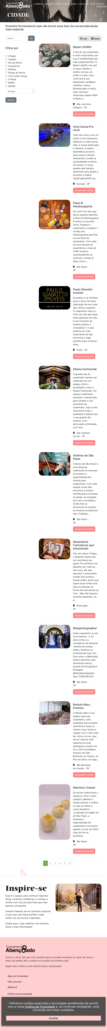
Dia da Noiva (15, 62)
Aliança (12, 69)
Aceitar (53, 1018)
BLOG (92, 4)
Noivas (66, 4)
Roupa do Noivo (16, 72)
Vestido (12, 59)
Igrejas (11, 86)
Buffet (11, 82)
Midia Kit (12, 987)
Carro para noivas (17, 76)
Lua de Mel (83, 4)
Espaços (49, 4)
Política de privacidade (20, 993)
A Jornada (38, 4)
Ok (31, 38)
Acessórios (14, 66)
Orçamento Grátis (84, 114)
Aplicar (11, 100)
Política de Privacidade (40, 1006)
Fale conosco (15, 981)
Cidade (12, 56)
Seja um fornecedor (18, 976)
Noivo (74, 4)
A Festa (58, 4)
